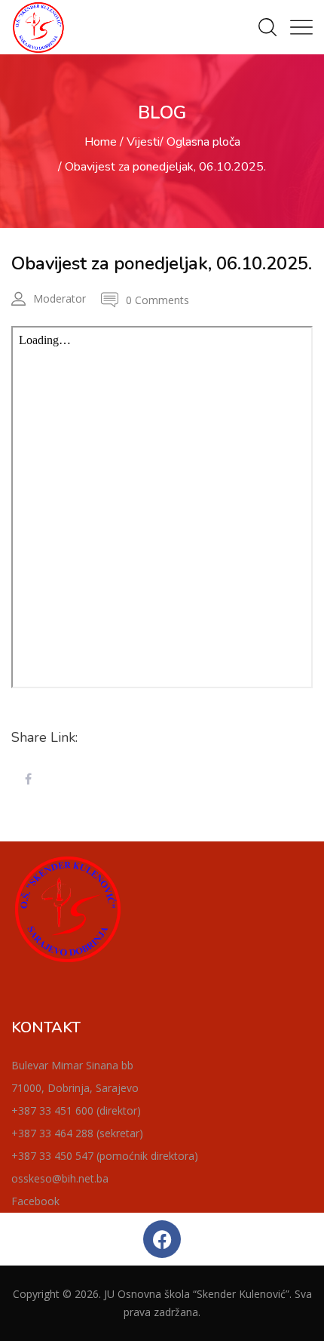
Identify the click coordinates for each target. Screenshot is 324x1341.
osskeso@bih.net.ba (60, 1178)
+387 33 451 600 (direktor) (76, 1110)
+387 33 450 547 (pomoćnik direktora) (104, 1156)
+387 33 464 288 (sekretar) (77, 1133)
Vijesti (143, 142)
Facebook (35, 1201)
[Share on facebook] (27, 779)
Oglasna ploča (203, 142)
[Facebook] (162, 1239)
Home (100, 142)
